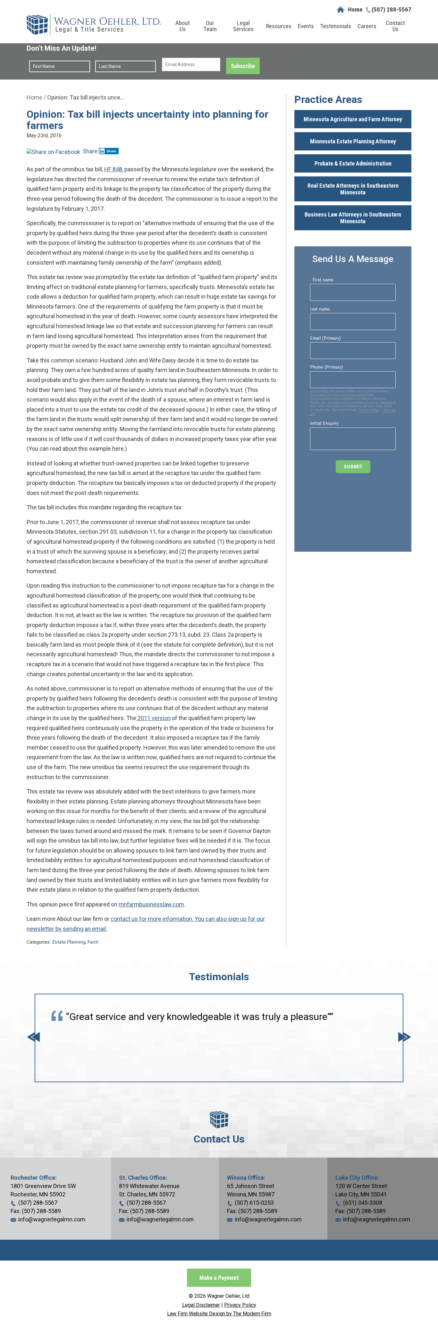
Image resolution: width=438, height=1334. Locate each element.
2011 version (153, 718)
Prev (33, 1038)
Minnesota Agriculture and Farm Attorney (353, 119)
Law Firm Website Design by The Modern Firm (219, 1314)
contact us (124, 918)
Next (404, 1038)
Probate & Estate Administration (353, 163)
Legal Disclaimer (201, 1305)
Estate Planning (68, 942)
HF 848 (113, 169)
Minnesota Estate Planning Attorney (353, 141)
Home (355, 9)
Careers (367, 26)
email (99, 928)
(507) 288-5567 (391, 9)
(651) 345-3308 (362, 1202)
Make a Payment (219, 1277)
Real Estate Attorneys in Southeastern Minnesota (353, 189)
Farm (93, 942)
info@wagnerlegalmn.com (51, 1219)
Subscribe (243, 66)
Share (89, 151)
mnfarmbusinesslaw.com (151, 904)
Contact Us (395, 26)
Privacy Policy (240, 1305)
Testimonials (335, 26)
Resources (278, 26)
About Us (182, 26)
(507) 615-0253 (254, 1202)
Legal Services (243, 26)
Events (306, 26)
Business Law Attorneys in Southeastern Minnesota (353, 218)
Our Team (210, 26)
